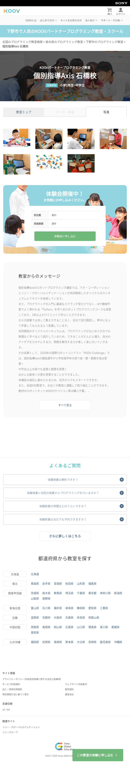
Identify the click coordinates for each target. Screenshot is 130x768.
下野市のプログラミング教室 (104, 41)
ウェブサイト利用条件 (76, 684)
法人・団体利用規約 (12, 689)
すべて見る (65, 405)
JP (3, 710)
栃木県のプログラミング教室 (64, 41)
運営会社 (69, 694)
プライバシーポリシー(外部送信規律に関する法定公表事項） (32, 679)
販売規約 (69, 689)
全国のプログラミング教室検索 (22, 41)
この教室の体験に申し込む (95, 755)
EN (8, 710)
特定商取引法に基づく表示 (15, 694)
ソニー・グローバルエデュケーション (21, 727)
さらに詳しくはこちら (65, 536)
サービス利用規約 (11, 684)
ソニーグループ (10, 732)
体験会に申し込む (65, 236)
